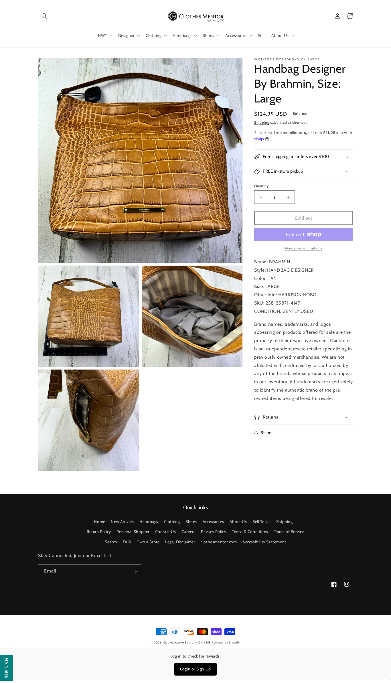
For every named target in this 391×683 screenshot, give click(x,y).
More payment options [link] (303, 248)
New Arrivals (122, 521)
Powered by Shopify (226, 642)
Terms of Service (289, 531)
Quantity (261, 185)
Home (99, 521)
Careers (188, 531)
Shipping (261, 122)
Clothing (172, 521)
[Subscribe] (134, 571)
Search (111, 541)
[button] (44, 16)
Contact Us (165, 531)
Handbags (148, 521)
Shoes (191, 521)
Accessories (213, 521)
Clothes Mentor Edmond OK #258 (187, 642)
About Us (238, 521)
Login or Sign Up (195, 669)
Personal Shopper (132, 531)
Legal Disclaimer (180, 541)
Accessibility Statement (264, 541)
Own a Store (148, 541)
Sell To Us (261, 521)
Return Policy (99, 531)
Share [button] (266, 432)
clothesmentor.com (219, 541)
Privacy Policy (213, 531)
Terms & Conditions (250, 531)
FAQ (127, 541)
